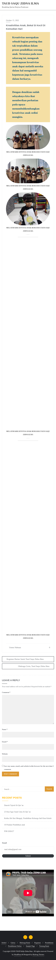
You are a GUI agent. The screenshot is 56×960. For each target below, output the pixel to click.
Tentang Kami (44, 946)
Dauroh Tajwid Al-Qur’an (13, 805)
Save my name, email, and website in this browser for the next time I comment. (29, 767)
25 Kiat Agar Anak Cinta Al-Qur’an (17, 812)
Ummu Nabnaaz (15, 648)
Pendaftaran (49, 943)
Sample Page (30, 946)
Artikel (3, 943)
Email (5, 742)
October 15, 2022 (12, 20)
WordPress (17, 954)
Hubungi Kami (25, 943)
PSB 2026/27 (9, 831)
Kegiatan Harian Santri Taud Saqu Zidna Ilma (25, 659)
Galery (13, 943)
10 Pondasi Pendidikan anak (14, 825)
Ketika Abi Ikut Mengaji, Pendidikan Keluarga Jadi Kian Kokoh (27, 818)
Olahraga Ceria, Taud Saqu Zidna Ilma (33, 666)
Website (5, 754)
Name (5, 729)
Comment (6, 692)
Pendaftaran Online (15, 946)
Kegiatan (37, 943)
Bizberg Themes (38, 954)
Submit (28, 856)
